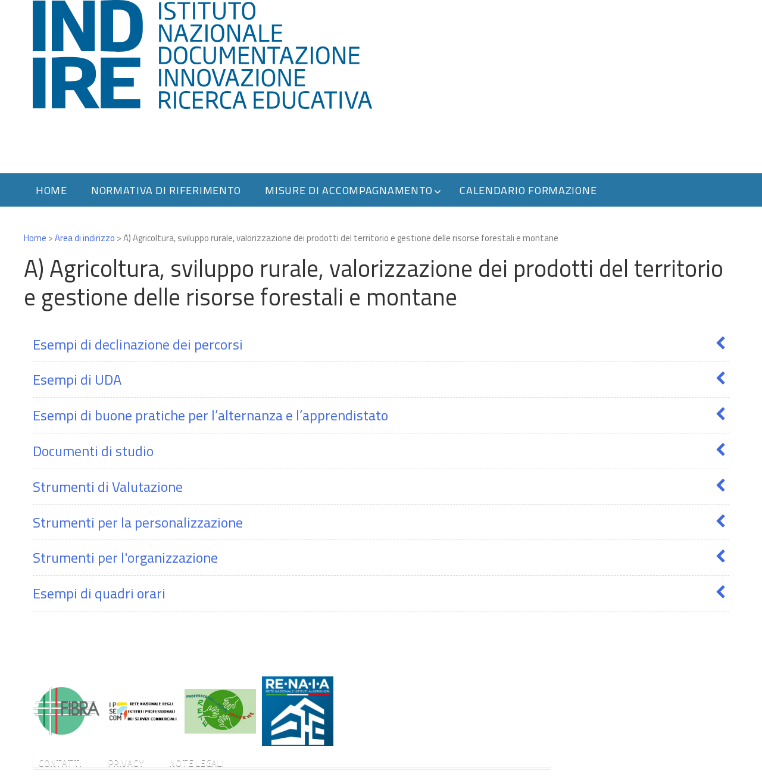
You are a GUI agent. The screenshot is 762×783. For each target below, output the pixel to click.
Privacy (125, 763)
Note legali (197, 763)
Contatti (60, 763)
